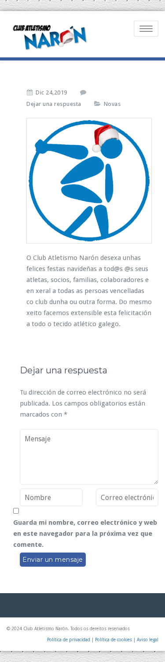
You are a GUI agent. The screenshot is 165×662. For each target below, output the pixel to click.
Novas (112, 104)
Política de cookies (113, 639)
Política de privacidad (68, 639)
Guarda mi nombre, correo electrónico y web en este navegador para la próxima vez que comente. (85, 534)
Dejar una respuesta (53, 104)
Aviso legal (147, 639)
